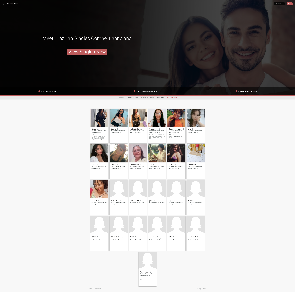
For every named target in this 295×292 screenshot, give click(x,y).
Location (151, 97)
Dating (136, 97)
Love (93, 165)
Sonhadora (134, 165)
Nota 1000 (171, 134)
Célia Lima (134, 200)
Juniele (152, 236)
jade (151, 200)
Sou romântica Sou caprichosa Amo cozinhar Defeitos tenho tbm (157, 137)
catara (94, 200)
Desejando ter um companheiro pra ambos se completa (157, 134)
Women (130, 97)
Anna (93, 236)
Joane (113, 129)
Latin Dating (121, 97)
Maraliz (114, 236)
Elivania (191, 200)
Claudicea (153, 129)
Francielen (144, 272)
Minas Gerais (160, 97)
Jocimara (192, 236)
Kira (170, 236)
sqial (171, 200)
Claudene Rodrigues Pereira (175, 129)
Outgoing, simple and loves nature (175, 137)
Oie (140, 277)
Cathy (113, 165)
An (150, 165)
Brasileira (142, 279)
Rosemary (192, 165)
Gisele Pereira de (117, 200)
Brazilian (143, 97)
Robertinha (134, 129)
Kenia (93, 129)
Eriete (171, 165)
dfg (189, 129)
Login (289, 4)
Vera (132, 236)
